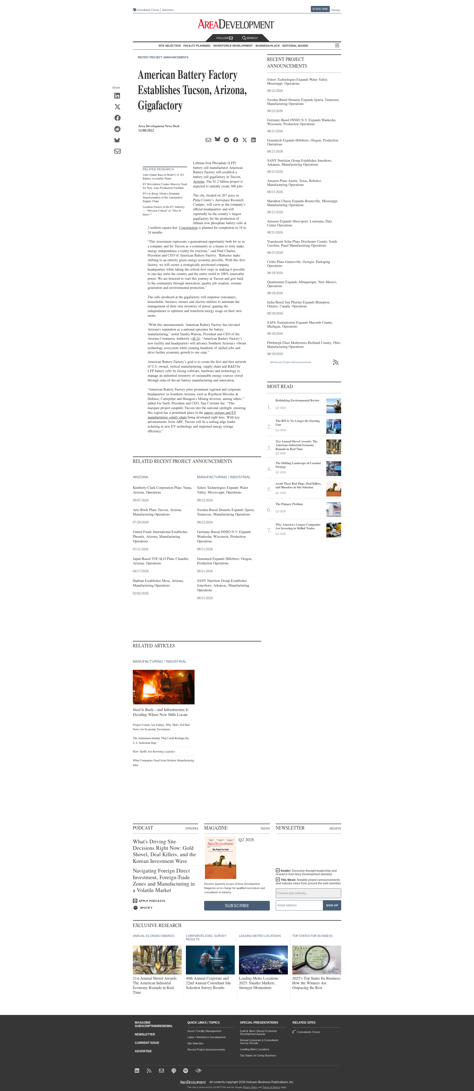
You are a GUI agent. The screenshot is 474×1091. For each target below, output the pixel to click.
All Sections (337, 45)
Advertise (168, 10)
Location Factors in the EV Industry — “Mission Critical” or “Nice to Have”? (164, 210)
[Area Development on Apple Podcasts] (174, 1071)
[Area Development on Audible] (198, 1071)
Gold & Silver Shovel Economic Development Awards (258, 1032)
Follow (223, 38)
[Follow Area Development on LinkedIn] (138, 1071)
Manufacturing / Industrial (224, 477)
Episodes (191, 828)
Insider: (306, 872)
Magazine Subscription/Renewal (154, 1024)
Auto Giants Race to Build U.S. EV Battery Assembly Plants (163, 176)
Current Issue (147, 1043)
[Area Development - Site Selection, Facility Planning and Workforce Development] (237, 24)
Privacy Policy (250, 1087)
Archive (335, 828)
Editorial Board (295, 45)
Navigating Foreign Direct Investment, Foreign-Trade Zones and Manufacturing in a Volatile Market (164, 880)
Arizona (198, 181)
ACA (195, 338)
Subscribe (320, 8)
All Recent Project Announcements (290, 362)
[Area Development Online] (193, 1082)
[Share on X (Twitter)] (119, 107)
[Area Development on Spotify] (186, 1071)
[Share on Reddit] (119, 129)
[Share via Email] (119, 151)
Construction (188, 227)
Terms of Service (271, 1087)
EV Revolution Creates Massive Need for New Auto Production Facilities (165, 186)
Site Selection (195, 1043)
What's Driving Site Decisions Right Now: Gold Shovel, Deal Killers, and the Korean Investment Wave (164, 851)
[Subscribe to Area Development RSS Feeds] (150, 1071)
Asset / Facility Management (204, 1031)
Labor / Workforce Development (206, 1037)
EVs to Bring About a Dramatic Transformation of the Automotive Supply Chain (162, 197)
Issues (265, 828)
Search (251, 38)
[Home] (162, 1071)
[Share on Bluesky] (119, 140)
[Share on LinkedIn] (119, 96)
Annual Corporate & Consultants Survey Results (259, 1042)
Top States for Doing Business (258, 1055)
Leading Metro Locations (254, 1049)
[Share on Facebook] (119, 118)
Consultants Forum (147, 9)
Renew (336, 10)
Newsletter (145, 1034)
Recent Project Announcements (163, 57)
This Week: (308, 881)
